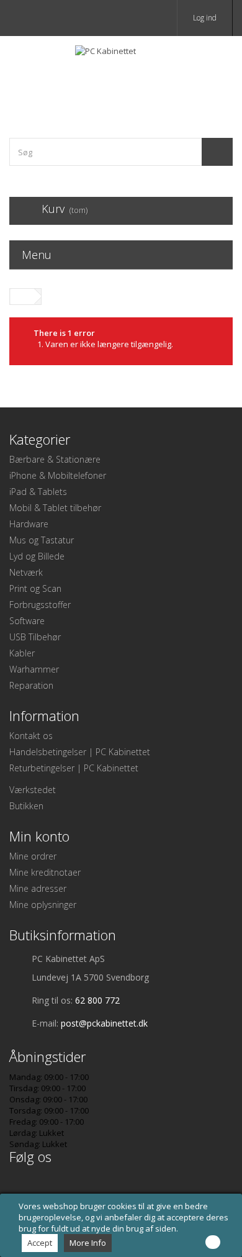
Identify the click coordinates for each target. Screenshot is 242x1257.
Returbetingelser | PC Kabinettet (73, 768)
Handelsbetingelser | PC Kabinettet (79, 752)
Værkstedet (32, 790)
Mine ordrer (32, 856)
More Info (87, 1242)
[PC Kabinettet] (121, 76)
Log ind (205, 17)
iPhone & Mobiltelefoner (57, 475)
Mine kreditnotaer (45, 872)
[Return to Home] (22, 296)
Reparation (31, 685)
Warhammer (34, 669)
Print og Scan (35, 588)
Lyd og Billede (37, 556)
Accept (39, 1242)
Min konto (39, 836)
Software (27, 621)
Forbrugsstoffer (40, 604)
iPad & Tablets (38, 491)
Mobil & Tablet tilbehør (55, 508)
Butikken (26, 806)
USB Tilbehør (35, 637)
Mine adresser (37, 888)
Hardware (28, 524)
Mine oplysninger (42, 904)
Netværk (26, 572)
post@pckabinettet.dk (104, 1023)
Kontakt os (31, 736)
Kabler (22, 653)
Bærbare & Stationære (55, 459)
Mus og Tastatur (41, 540)
